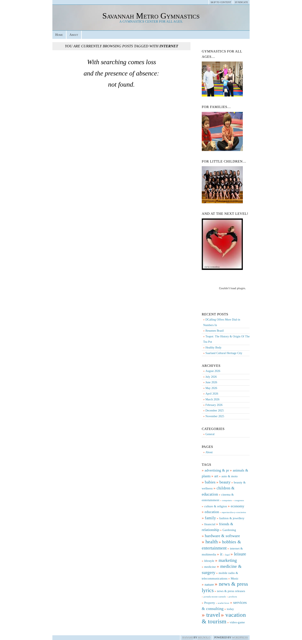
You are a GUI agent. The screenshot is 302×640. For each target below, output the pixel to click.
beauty (225, 482)
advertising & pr (217, 470)
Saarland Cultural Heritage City (223, 353)
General (209, 434)
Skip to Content (221, 2)
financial (209, 524)
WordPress (240, 637)
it (221, 554)
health (211, 541)
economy (237, 506)
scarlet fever (223, 603)
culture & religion (215, 506)
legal (227, 555)
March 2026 (212, 399)
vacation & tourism (224, 618)
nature (209, 584)
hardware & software (222, 535)
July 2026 (211, 376)
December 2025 (214, 410)
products (233, 597)
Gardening (229, 530)
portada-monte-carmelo (215, 597)
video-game (237, 622)
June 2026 (211, 382)
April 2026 (211, 393)
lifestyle (209, 560)
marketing (228, 560)
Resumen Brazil (214, 330)
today (230, 609)
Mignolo (204, 637)
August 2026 (212, 371)
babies (210, 482)
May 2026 (211, 388)
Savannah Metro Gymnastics (151, 15)
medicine (210, 566)
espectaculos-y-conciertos (234, 512)
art (216, 476)
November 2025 (214, 416)
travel (213, 614)
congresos (239, 500)
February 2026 (213, 405)
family (210, 518)
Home (59, 34)
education (212, 512)
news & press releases (231, 591)
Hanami (187, 637)
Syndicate (241, 2)
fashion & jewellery (231, 518)
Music (235, 578)
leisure (240, 554)
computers (227, 500)
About (73, 34)
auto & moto (229, 476)
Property (209, 602)
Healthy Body (213, 347)
